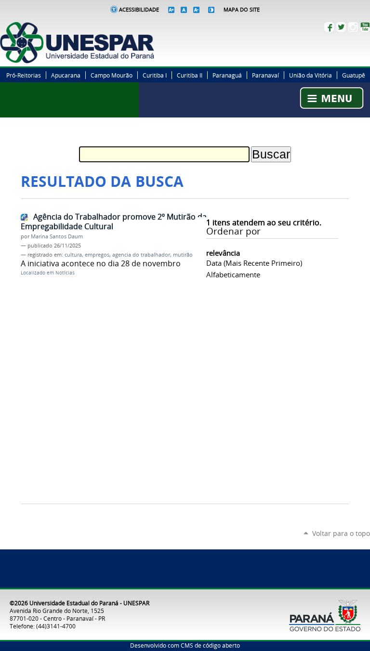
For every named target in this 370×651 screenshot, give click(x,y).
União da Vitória (310, 75)
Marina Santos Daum (57, 236)
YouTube (365, 27)
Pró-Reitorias (23, 75)
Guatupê (353, 75)
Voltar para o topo (341, 533)
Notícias (65, 273)
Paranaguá (227, 75)
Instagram (353, 27)
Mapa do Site (242, 9)
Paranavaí (265, 75)
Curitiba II (189, 75)
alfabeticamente (233, 274)
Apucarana (65, 75)
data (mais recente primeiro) (254, 263)
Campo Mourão (111, 75)
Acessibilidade (139, 9)
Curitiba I (155, 75)
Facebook (329, 27)
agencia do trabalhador (141, 254)
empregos (97, 254)
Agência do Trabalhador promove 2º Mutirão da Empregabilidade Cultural (114, 221)
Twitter (341, 27)
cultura (73, 254)
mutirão (183, 254)
